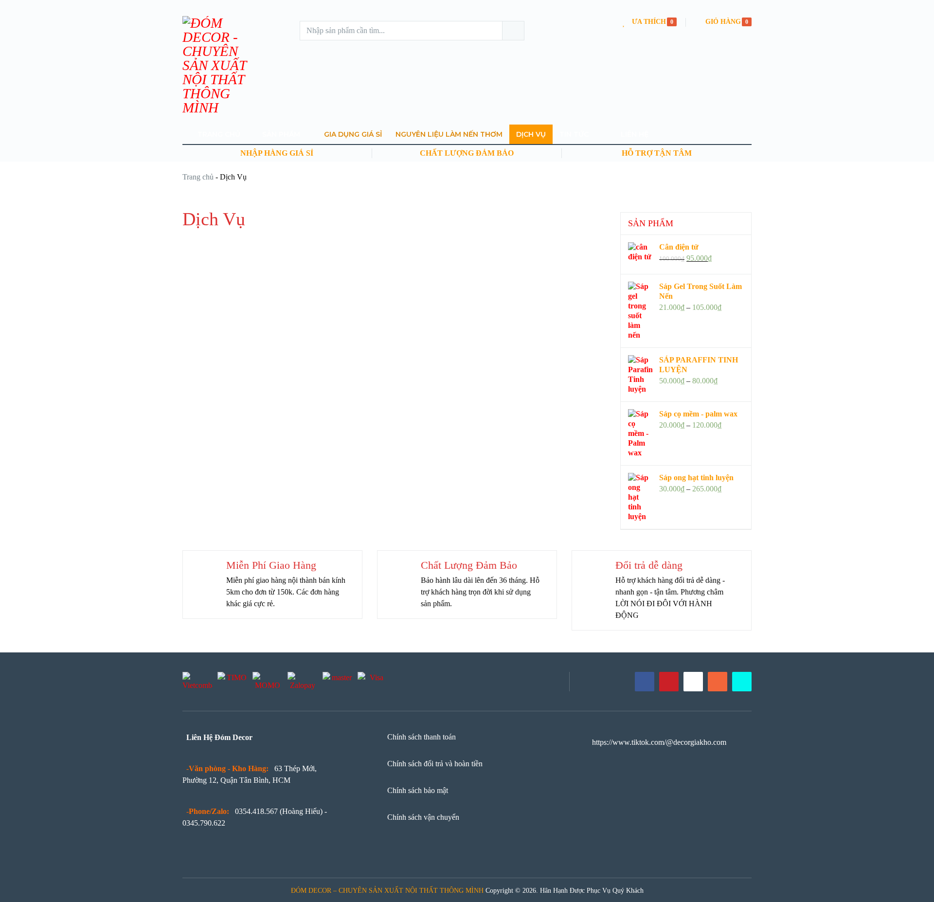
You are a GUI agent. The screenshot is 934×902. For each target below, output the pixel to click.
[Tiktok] (742, 681)
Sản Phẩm (280, 134)
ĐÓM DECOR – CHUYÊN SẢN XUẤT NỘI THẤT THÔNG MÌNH (387, 890)
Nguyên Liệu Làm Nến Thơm (449, 134)
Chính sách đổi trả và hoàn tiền (435, 763)
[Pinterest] (669, 681)
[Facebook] (644, 681)
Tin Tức (574, 134)
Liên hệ (633, 134)
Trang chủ (198, 177)
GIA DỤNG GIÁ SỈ (353, 134)
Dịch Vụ (531, 134)
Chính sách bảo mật (417, 790)
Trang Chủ (218, 134)
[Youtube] (693, 681)
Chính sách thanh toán (421, 737)
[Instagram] (717, 681)
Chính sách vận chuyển (423, 817)
